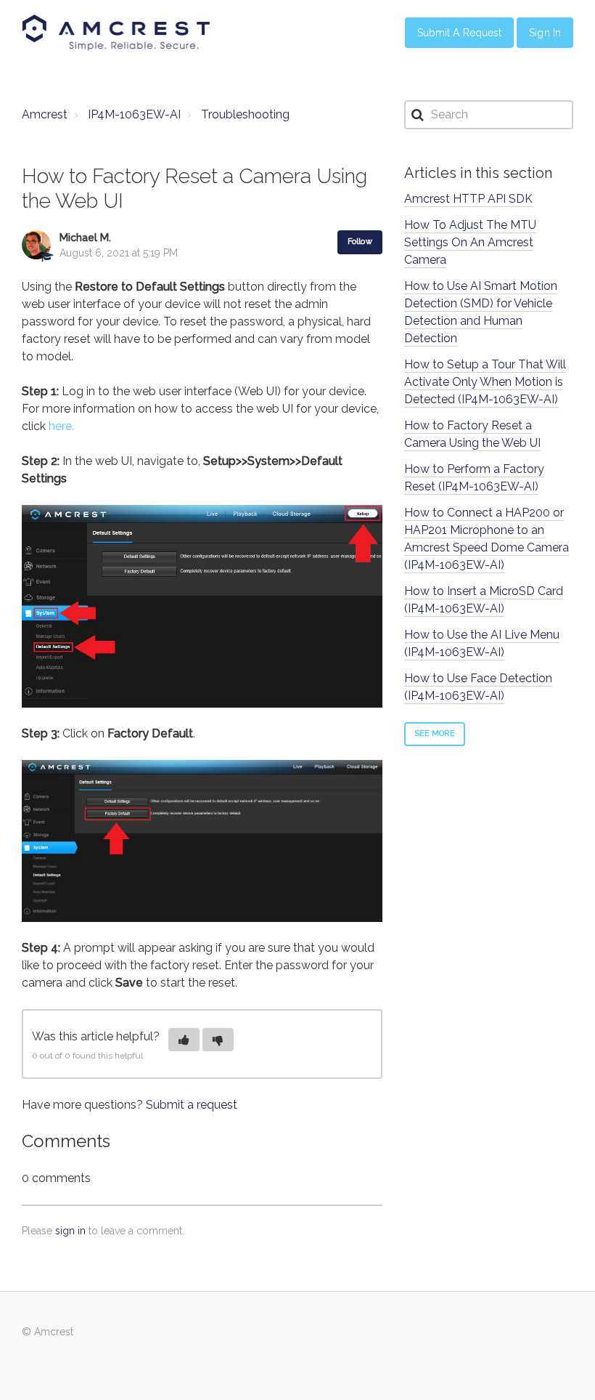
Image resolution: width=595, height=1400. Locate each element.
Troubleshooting (245, 114)
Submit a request (191, 1105)
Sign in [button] (545, 33)
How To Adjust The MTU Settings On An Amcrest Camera (470, 242)
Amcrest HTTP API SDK (468, 199)
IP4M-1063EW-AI (134, 114)
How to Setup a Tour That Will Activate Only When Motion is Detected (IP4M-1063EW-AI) (485, 381)
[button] (184, 1039)
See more (435, 733)
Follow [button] (360, 241)
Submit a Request (459, 33)
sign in (70, 1231)
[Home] (116, 33)
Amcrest (44, 114)
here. (61, 426)
